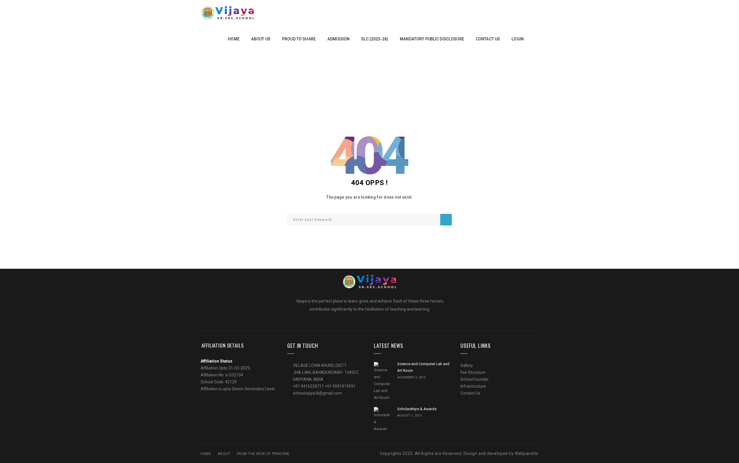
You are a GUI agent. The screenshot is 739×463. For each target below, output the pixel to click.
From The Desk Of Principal (263, 454)
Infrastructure (473, 386)
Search (446, 219)
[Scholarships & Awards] (382, 419)
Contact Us (470, 393)
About (224, 454)
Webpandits (526, 453)
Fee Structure (472, 372)
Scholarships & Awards (416, 409)
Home (206, 454)
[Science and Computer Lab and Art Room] (382, 381)
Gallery (466, 365)
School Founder (474, 379)
